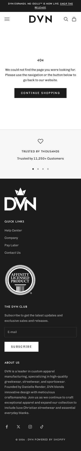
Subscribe (21, 346)
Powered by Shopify (50, 440)
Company (11, 238)
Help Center (13, 230)
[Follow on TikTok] (42, 426)
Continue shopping (40, 93)
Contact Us (12, 253)
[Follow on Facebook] (6, 426)
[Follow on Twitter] (18, 426)
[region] (40, 150)
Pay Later (11, 245)
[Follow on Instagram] (30, 426)
